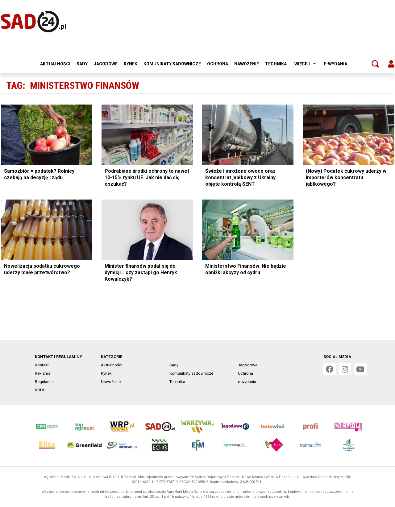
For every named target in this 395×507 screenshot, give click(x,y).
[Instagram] (345, 369)
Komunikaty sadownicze (172, 63)
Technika (276, 63)
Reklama (42, 373)
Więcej (302, 63)
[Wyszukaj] (375, 64)
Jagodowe (106, 63)
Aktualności (55, 63)
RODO (40, 390)
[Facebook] (329, 369)
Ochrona (217, 63)
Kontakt (42, 365)
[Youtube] (360, 369)
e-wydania (335, 63)
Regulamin (44, 381)
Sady (82, 63)
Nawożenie (246, 63)
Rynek (130, 63)
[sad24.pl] (33, 22)
